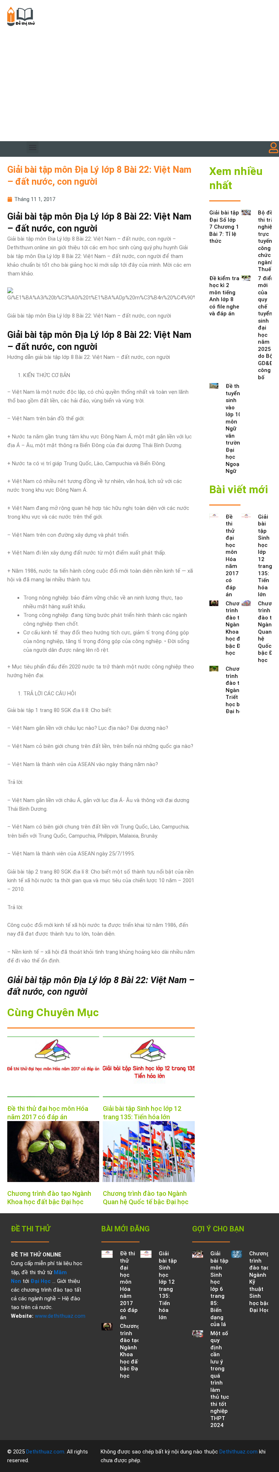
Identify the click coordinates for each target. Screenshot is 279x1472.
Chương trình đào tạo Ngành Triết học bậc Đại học (236, 690)
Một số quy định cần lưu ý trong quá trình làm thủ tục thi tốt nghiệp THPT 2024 (219, 1379)
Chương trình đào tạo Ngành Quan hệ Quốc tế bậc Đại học (268, 631)
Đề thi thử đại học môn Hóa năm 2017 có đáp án (232, 556)
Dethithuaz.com (45, 1451)
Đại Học (41, 1281)
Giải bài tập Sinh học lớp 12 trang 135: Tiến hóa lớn (168, 1285)
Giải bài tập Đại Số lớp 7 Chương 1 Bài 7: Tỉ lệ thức (224, 226)
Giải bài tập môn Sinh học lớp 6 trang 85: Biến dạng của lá (219, 1289)
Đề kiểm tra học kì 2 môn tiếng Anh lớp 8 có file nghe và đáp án (224, 296)
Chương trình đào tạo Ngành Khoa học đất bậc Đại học (236, 628)
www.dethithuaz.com (60, 1316)
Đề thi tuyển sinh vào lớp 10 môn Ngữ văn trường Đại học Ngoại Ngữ (234, 428)
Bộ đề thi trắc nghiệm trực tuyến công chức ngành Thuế (267, 241)
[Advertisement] (139, 87)
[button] (33, 147)
